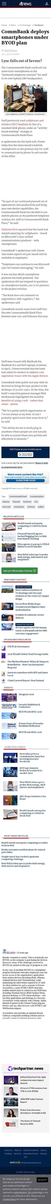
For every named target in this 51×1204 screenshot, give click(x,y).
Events (8, 687)
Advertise (17, 1154)
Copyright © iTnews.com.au (11, 488)
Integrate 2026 (26, 694)
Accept (42, 1179)
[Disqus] (25, 909)
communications (37, 496)
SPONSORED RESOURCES (17, 639)
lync (36, 502)
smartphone (19, 507)
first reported (14, 230)
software (31, 507)
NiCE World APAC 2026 (30, 712)
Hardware (38, 25)
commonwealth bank (18, 496)
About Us (18, 1150)
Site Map (43, 1154)
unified (41, 507)
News (13, 25)
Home (4, 25)
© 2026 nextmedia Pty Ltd (31, 1163)
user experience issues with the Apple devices (24, 374)
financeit (16, 502)
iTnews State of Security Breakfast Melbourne (31, 725)
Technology (25, 25)
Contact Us (8, 1150)
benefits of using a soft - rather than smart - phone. (22, 402)
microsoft (6, 507)
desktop (6, 502)
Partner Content (15, 579)
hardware (27, 502)
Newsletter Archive (30, 1154)
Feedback (8, 1154)
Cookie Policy (9, 1199)
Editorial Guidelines (31, 1150)
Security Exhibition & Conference (29, 706)
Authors (44, 1150)
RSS (25, 1157)
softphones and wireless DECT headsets (22, 122)
